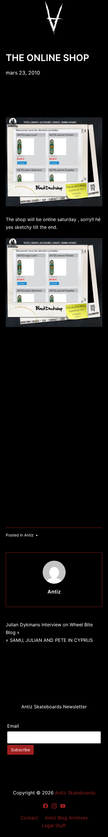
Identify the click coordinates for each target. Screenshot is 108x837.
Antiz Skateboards (75, 793)
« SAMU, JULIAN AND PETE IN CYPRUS (49, 640)
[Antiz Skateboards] (54, 17)
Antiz (28, 535)
